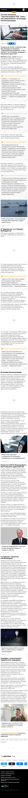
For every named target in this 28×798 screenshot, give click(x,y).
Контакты (12, 771)
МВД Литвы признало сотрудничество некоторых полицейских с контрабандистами (13, 456)
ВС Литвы (16, 739)
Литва (7, 739)
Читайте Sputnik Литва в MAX (9, 733)
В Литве (2, 739)
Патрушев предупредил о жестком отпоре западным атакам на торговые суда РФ (13, 548)
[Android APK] (4, 786)
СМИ (21, 739)
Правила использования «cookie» (8, 777)
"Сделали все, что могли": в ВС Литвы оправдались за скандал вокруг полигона (12, 725)
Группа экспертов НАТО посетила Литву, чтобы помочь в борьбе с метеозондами (12, 649)
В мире (2, 760)
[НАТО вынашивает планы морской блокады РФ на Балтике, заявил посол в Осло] (14, 208)
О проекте (3, 771)
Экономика (22, 760)
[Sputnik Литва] (4, 10)
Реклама (8, 771)
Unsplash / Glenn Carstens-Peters (10, 41)
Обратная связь (4, 782)
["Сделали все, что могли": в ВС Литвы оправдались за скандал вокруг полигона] (14, 712)
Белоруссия (3, 742)
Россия (25, 739)
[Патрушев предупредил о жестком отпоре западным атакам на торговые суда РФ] (14, 536)
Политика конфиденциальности (8, 773)
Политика (11, 739)
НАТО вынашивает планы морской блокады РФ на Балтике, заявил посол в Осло (13, 220)
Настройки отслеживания (13, 782)
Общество (14, 760)
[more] (25, 100)
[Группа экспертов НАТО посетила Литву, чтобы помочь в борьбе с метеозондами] (14, 637)
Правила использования (6, 775)
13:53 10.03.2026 (4, 23)
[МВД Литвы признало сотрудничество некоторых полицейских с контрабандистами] (14, 444)
